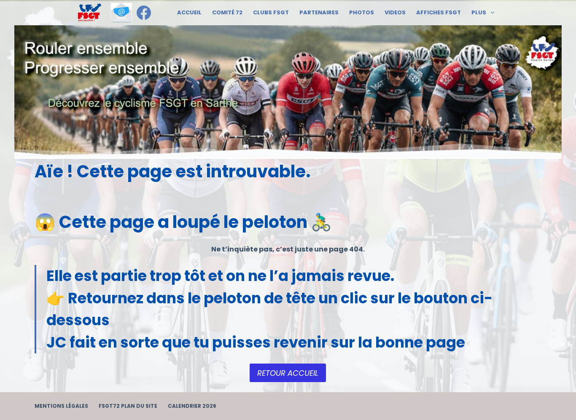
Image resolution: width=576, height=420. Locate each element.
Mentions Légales (61, 406)
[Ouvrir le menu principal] (89, 12)
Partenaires (319, 12)
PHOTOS (361, 12)
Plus (478, 12)
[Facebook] (144, 12)
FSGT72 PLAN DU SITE (128, 406)
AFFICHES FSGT (438, 12)
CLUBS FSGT (271, 12)
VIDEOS (395, 12)
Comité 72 (227, 12)
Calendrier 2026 (192, 406)
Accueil (189, 12)
